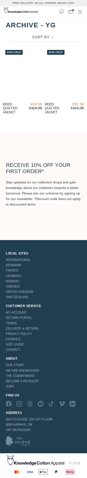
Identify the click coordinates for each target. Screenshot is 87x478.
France (12, 270)
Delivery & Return (22, 328)
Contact (13, 349)
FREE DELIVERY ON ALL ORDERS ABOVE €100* (44, 3)
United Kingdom (19, 292)
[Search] (61, 12)
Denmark (14, 265)
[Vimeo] (62, 403)
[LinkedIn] (72, 403)
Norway (13, 281)
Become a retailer (22, 381)
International (18, 260)
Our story (15, 365)
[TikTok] (51, 403)
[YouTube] (41, 403)
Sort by (41, 37)
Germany (14, 276)
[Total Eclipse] (5, 96)
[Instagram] (19, 403)
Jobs (10, 386)
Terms (11, 323)
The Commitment (20, 376)
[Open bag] (70, 12)
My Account (16, 312)
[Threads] (30, 403)
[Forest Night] (12, 96)
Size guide (15, 344)
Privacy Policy (19, 334)
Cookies (13, 339)
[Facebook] (9, 403)
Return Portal (19, 318)
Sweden (13, 286)
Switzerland (17, 297)
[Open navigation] (80, 12)
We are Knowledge (22, 370)
